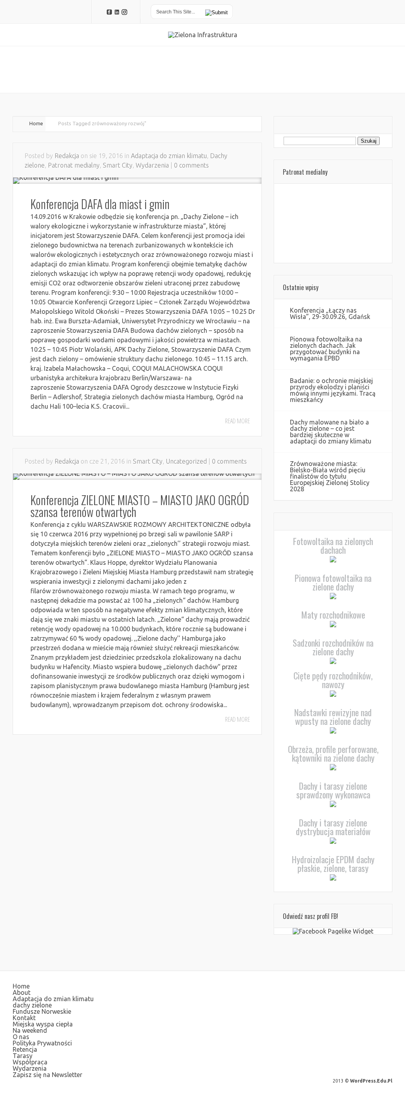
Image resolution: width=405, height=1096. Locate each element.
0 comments (191, 165)
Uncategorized (186, 461)
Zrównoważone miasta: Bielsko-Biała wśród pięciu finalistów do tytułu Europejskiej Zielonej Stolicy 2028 (329, 476)
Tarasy (22, 1055)
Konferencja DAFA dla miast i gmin (100, 204)
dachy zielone (32, 1005)
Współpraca (30, 1062)
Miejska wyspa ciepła (43, 1024)
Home (36, 123)
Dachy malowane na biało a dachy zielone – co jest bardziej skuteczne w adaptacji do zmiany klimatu (330, 432)
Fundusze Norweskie (42, 1011)
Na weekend (30, 1030)
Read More (237, 421)
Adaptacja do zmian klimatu (169, 155)
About (21, 992)
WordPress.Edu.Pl (371, 1080)
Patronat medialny (74, 165)
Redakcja (67, 155)
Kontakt (24, 1017)
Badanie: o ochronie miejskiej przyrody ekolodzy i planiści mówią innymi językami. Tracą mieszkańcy (332, 390)
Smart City (117, 165)
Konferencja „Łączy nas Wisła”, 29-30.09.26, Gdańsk (330, 313)
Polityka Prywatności (42, 1043)
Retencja (25, 1049)
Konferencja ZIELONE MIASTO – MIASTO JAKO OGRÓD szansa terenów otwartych (139, 506)
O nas (21, 1036)
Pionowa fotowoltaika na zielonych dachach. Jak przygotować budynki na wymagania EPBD (326, 349)
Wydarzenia (152, 165)
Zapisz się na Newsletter (47, 1074)
